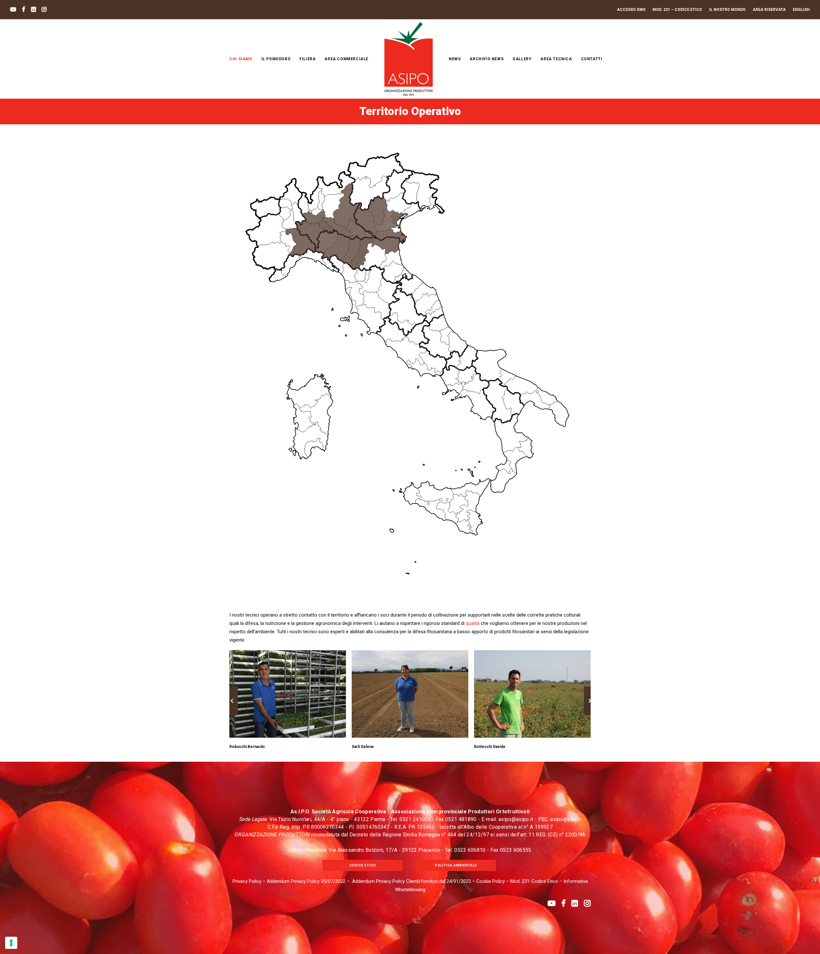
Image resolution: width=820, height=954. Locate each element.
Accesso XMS (631, 9)
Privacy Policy (247, 881)
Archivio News (487, 59)
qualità (473, 623)
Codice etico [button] (362, 865)
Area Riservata (769, 9)
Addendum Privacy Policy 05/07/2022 (306, 881)
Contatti (592, 59)
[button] (13, 9)
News (455, 59)
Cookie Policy (490, 881)
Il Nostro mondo (727, 9)
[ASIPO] (408, 59)
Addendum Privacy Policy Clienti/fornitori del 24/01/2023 (411, 881)
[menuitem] (632, 10)
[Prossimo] (589, 715)
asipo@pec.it (565, 819)
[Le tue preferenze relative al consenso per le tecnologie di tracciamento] (11, 943)
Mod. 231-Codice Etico (534, 881)
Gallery (521, 59)
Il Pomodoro (276, 59)
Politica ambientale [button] (456, 865)
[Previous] (232, 715)
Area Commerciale (346, 59)
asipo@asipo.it (515, 819)
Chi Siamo (240, 59)
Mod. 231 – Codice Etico (677, 9)
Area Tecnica (556, 59)
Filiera (307, 59)
